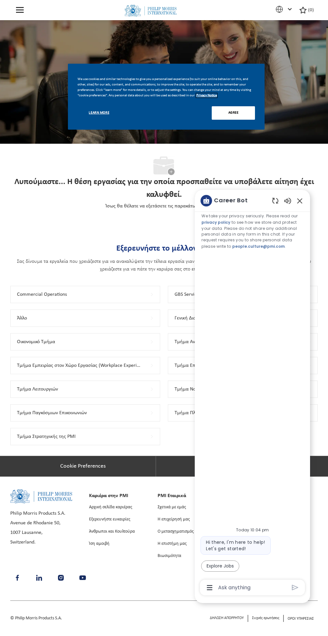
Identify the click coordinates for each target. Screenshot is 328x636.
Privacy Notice (206, 95)
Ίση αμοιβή (99, 543)
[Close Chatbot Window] (300, 200)
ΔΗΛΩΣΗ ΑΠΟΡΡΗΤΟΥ (227, 618)
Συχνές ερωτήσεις (265, 618)
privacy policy (215, 222)
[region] (252, 394)
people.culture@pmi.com (258, 246)
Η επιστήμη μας (172, 543)
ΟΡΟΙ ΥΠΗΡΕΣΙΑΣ (301, 619)
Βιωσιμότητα (169, 555)
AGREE (233, 113)
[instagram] (61, 578)
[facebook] (17, 578)
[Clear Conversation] (275, 200)
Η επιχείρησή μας (174, 519)
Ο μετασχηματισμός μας (180, 531)
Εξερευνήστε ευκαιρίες (109, 519)
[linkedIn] (39, 578)
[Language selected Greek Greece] (284, 9)
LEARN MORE (99, 113)
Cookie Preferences (83, 466)
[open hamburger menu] (20, 10)
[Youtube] (83, 578)
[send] (295, 588)
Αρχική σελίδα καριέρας (110, 507)
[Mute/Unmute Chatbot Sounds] (287, 200)
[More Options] (210, 588)
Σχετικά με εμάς (172, 507)
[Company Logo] (150, 10)
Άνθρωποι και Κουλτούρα (112, 531)
